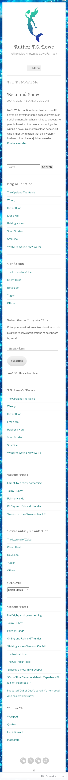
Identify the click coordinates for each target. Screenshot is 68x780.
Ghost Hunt (14, 280)
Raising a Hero (16, 223)
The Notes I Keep (17, 654)
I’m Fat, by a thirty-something (24, 483)
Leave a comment (37, 101)
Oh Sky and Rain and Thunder (24, 506)
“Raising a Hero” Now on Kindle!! (26, 514)
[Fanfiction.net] (38, 760)
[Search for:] (24, 167)
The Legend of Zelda (19, 272)
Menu (36, 68)
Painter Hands (15, 498)
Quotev (11, 724)
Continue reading (17, 143)
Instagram (13, 739)
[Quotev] (31, 760)
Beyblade (13, 287)
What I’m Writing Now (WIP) (24, 246)
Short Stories (15, 231)
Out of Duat (14, 208)
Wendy (11, 200)
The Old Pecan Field (19, 661)
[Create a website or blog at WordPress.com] (34, 770)
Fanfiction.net (15, 732)
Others (11, 303)
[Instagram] (46, 760)
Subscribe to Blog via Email (29, 320)
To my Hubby (15, 490)
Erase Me (13, 215)
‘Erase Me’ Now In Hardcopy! (24, 669)
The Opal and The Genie (21, 192)
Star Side (12, 239)
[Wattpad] (23, 760)
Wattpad (12, 716)
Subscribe (17, 360)
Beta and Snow (23, 94)
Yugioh (11, 295)
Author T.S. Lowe (34, 47)
